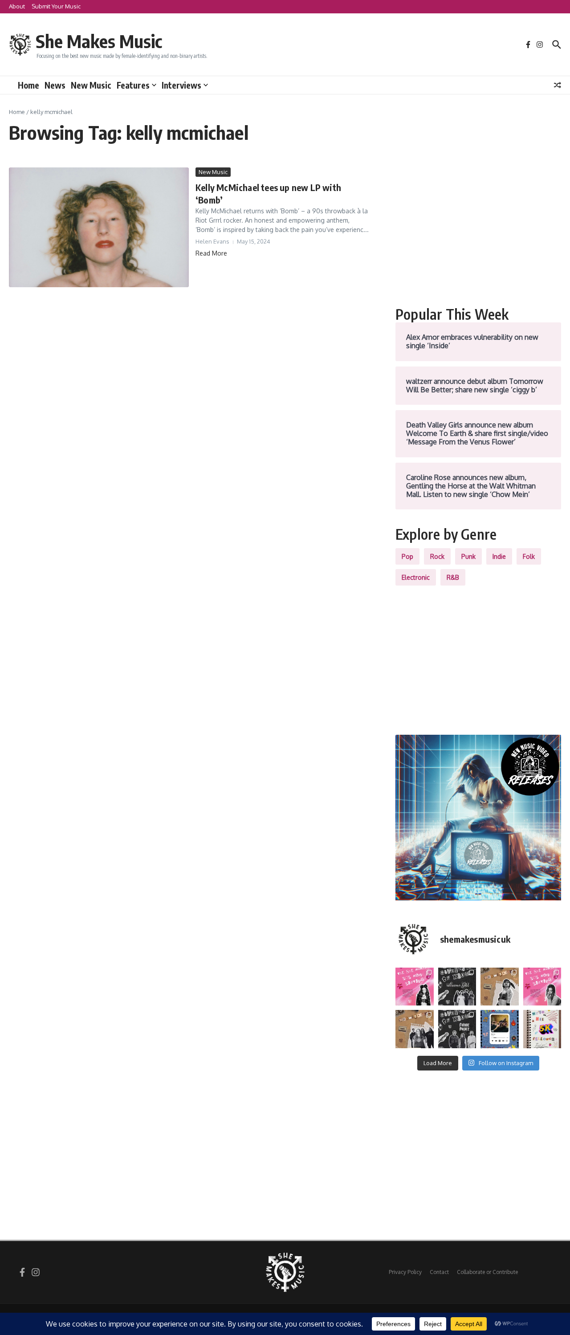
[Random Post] (557, 85)
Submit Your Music (56, 6)
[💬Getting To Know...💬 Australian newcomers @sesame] (457, 987)
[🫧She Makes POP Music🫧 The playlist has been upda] (414, 987)
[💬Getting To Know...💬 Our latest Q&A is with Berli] (457, 1029)
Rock (437, 556)
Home (28, 85)
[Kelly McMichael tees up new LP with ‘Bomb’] (99, 227)
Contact (439, 1272)
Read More (211, 253)
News (55, 85)
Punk (468, 556)
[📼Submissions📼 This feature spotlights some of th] (499, 987)
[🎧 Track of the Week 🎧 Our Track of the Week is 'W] (499, 1029)
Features (133, 85)
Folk (529, 556)
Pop (407, 556)
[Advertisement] (478, 229)
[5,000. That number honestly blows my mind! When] (542, 1029)
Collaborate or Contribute (487, 1272)
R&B (453, 577)
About (17, 6)
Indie (499, 556)
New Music (91, 85)
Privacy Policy (405, 1272)
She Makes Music (99, 41)
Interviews (181, 85)
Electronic (416, 577)
